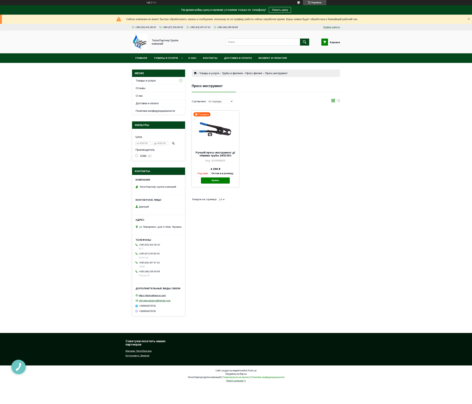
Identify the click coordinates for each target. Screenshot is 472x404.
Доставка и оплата (238, 58)
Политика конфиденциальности (155, 110)
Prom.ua (252, 370)
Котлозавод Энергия (137, 355)
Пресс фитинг (253, 73)
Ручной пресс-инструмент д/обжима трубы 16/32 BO (215, 154)
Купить (215, 180)
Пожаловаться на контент (236, 377)
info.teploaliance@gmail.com (155, 300)
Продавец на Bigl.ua (236, 374)
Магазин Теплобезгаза (139, 351)
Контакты (210, 58)
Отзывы (140, 88)
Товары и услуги (166, 58)
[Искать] (304, 42)
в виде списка (338, 101)
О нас (192, 58)
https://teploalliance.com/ (152, 295)
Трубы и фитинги (232, 73)
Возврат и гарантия (272, 58)
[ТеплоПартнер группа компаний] (139, 48)
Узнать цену (280, 9)
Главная (141, 58)
